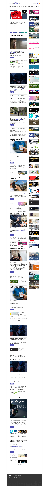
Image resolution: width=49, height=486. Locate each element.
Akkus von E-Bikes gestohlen (16, 446)
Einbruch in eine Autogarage (19, 88)
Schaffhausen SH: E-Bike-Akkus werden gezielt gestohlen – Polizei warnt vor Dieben (18, 441)
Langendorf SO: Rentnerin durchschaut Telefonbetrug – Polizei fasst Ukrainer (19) (17, 214)
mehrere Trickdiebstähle (18, 119)
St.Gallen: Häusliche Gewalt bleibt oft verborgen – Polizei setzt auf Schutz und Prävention (17, 36)
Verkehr (27, 6)
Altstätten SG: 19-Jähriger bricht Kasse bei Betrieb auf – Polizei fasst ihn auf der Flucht (17, 323)
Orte (19, 6)
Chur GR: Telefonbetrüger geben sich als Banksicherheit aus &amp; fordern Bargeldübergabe (17, 177)
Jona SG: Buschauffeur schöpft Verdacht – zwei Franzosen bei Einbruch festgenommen (18, 71)
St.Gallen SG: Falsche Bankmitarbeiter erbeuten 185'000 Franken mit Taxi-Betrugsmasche (16, 139)
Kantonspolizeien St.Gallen (14, 89)
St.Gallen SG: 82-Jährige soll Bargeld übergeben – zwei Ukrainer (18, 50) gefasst (17, 287)
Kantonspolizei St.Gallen (19, 159)
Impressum (11, 475)
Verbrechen (24, 6)
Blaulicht (38, 6)
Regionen (13, 6)
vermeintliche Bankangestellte (14, 424)
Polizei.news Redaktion (15, 50)
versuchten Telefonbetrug (21, 230)
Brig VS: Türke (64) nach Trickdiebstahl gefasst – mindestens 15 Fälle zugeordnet (18, 105)
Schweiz (11, 6)
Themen (21, 6)
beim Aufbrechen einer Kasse (17, 340)
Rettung (34, 6)
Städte (18, 6)
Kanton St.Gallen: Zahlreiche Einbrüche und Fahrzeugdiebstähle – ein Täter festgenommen (18, 359)
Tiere (36, 6)
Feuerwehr (31, 6)
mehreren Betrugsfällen (21, 155)
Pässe (29, 6)
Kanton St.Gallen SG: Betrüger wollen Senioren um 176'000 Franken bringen (18, 397)
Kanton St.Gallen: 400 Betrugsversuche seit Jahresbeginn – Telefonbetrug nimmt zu (17, 249)
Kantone (15, 6)
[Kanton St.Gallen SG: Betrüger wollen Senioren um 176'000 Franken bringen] (18, 408)
